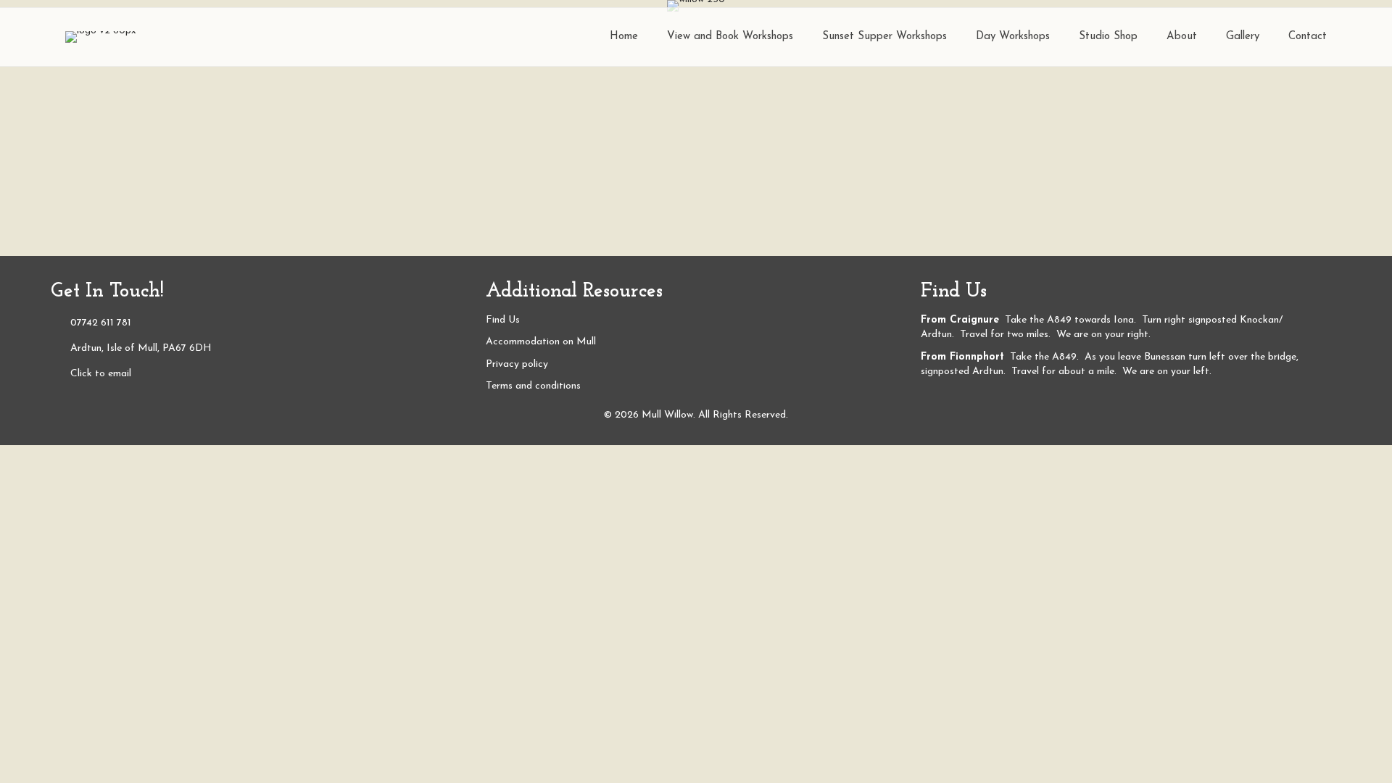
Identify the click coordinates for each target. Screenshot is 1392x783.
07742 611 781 (100, 323)
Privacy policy (517, 364)
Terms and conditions (533, 386)
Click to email (100, 373)
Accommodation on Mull (541, 341)
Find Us (503, 320)
